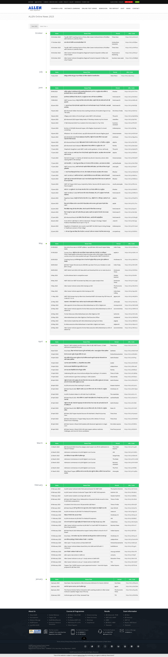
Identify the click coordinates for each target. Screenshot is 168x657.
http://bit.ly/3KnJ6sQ (130, 492)
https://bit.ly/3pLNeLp (127, 76)
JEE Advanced (128, 617)
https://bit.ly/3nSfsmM (130, 363)
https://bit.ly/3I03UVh (130, 429)
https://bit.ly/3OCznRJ (131, 314)
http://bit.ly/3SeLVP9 (131, 551)
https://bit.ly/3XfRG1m (131, 193)
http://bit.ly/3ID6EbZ (130, 518)
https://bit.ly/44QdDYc (131, 296)
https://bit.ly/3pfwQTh (131, 149)
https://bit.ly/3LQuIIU (130, 385)
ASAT (122, 8)
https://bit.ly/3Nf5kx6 (131, 152)
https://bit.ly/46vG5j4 (131, 212)
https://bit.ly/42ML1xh (131, 252)
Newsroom (78, 2)
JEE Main (70, 617)
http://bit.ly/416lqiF (130, 555)
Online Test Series (89, 8)
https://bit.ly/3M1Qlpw (131, 389)
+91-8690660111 (82, 632)
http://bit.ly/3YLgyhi (130, 546)
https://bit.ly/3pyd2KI (131, 291)
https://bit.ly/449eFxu (131, 175)
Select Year (43, 26)
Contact (136, 8)
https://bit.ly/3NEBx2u (131, 179)
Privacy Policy (69, 641)
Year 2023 (34, 26)
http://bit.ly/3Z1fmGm (131, 489)
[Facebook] (98, 646)
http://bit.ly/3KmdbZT (131, 562)
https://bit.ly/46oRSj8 (131, 105)
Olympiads (109, 625)
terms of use (81, 655)
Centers (39, 2)
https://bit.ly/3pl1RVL (131, 119)
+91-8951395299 (82, 634)
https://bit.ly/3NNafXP (131, 158)
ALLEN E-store (114, 2)
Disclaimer (100, 641)
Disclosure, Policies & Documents (55, 623)
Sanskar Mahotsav (54, 615)
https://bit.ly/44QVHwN (131, 351)
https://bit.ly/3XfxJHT (131, 166)
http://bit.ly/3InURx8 (131, 499)
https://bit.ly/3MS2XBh (131, 305)
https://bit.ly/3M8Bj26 (131, 58)
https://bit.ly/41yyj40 (131, 447)
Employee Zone (53, 2)
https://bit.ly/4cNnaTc (131, 37)
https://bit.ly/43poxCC (131, 324)
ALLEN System (34, 622)
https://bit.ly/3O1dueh (131, 226)
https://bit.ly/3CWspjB (131, 217)
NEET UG (127, 620)
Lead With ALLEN (34, 625)
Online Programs (72, 625)
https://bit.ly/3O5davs (130, 377)
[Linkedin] (118, 646)
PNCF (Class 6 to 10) (74, 622)
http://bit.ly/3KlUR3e (132, 595)
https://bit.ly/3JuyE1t (131, 209)
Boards (127, 622)
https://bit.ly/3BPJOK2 (131, 321)
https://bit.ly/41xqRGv (131, 471)
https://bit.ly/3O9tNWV (131, 419)
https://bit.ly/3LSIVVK (130, 345)
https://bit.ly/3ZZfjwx (131, 42)
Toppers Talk (52, 617)
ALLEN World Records (55, 620)
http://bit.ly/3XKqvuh (131, 515)
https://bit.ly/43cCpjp (131, 221)
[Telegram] (92, 646)
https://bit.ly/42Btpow (131, 247)
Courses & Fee (57, 8)
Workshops (90, 620)
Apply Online (128, 2)
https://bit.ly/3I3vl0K (131, 275)
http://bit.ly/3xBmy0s (131, 543)
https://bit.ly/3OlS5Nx (131, 270)
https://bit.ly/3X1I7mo (131, 91)
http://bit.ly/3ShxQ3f (131, 504)
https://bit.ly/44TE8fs (131, 468)
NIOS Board (133, 622)
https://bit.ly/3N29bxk (131, 97)
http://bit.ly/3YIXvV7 (130, 525)
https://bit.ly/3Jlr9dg (130, 128)
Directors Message (35, 620)
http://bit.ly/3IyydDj (131, 590)
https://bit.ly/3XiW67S (131, 189)
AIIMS (107, 620)
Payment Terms (78, 641)
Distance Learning (72, 8)
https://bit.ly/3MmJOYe (131, 380)
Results (66, 2)
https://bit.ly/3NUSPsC (131, 286)
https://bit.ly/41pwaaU (130, 413)
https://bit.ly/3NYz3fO (131, 265)
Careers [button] (46, 2)
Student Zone (85, 2)
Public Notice (107, 641)
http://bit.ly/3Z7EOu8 (131, 565)
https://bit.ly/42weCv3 (130, 397)
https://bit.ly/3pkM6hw (131, 116)
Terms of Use (60, 641)
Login (137, 2)
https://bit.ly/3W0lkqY (130, 370)
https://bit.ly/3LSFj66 (130, 403)
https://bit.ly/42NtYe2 (131, 111)
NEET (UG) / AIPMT (111, 617)
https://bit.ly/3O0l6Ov (130, 424)
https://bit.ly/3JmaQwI (131, 145)
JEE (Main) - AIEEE (110, 622)
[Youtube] (125, 646)
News (128, 8)
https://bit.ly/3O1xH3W (131, 459)
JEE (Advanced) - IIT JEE (112, 615)
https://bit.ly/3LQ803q (130, 373)
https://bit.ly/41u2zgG (131, 281)
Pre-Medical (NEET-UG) (74, 620)
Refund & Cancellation (90, 641)
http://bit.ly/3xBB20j (130, 496)
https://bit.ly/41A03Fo (131, 452)
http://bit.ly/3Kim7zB (131, 558)
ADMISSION (103, 8)
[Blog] (131, 646)
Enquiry (121, 2)
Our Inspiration (34, 617)
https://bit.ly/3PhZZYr (131, 123)
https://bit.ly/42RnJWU (130, 354)
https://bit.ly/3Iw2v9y (131, 302)
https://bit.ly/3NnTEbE (131, 163)
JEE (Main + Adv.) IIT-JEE (74, 615)
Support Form (108, 634)
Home (31, 2)
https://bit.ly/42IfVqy (130, 357)
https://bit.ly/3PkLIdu (131, 184)
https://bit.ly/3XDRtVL (131, 231)
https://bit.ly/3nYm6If (130, 408)
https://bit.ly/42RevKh (131, 455)
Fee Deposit (114, 8)
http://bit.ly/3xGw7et (131, 508)
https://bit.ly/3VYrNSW (131, 462)
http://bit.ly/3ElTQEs (130, 530)
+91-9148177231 (109, 632)
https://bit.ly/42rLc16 (130, 394)
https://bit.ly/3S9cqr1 (131, 53)
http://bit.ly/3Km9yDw (131, 522)
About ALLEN (33, 615)
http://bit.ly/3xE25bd (132, 586)
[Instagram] (112, 646)
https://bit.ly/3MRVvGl (131, 309)
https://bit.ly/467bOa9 (131, 133)
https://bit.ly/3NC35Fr (131, 142)
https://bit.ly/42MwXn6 (131, 172)
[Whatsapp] (85, 646)
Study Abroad (90, 622)
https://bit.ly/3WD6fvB (131, 317)
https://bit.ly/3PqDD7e (131, 198)
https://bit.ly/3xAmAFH (131, 539)
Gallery (71, 2)
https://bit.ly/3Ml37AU (131, 259)
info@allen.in (128, 632)
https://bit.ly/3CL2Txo (131, 203)
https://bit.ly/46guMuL (131, 137)
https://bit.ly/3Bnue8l (130, 366)
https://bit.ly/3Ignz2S (131, 511)
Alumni (61, 2)
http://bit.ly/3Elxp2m (132, 583)
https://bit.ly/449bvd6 (131, 100)
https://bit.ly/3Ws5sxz (131, 328)
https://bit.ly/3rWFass (131, 47)
